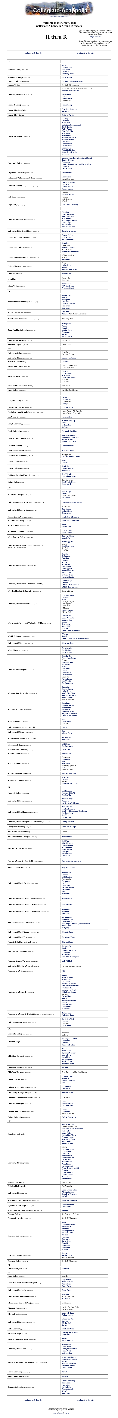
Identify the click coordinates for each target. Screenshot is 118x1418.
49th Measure (67, 904)
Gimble (64, 671)
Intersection (66, 274)
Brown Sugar (67, 979)
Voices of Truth (68, 577)
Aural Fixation (67, 977)
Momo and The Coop (70, 437)
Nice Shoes (66, 763)
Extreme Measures (69, 984)
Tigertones (66, 1245)
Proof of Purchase (69, 1363)
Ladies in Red (67, 921)
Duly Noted (66, 1280)
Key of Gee (66, 1057)
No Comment (67, 218)
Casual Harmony (68, 1381)
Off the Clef (66, 817)
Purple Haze (66, 996)
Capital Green (67, 689)
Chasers (65, 371)
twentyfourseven (68, 450)
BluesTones (66, 295)
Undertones (66, 1007)
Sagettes (65, 1376)
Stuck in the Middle (69, 716)
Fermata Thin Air (69, 793)
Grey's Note (66, 1055)
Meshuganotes (67, 1059)
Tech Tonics (66, 237)
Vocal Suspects (67, 610)
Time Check (66, 526)
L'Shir (64, 96)
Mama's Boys (67, 581)
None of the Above (69, 1135)
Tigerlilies (65, 1243)
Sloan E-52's (66, 626)
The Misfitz (66, 650)
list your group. (95, 37)
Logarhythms (67, 620)
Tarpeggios (66, 889)
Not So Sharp (67, 105)
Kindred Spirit (67, 1233)
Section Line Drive (69, 442)
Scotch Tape (66, 491)
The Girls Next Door (70, 783)
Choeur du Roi (67, 1319)
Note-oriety (66, 306)
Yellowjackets (67, 1353)
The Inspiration (68, 1158)
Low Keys (65, 142)
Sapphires (65, 909)
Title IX (65, 1082)
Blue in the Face (68, 1125)
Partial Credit (67, 1282)
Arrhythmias (67, 837)
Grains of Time (67, 919)
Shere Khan (66, 1241)
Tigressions (66, 1247)
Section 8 (65, 1078)
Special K (65, 72)
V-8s (63, 768)
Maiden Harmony (69, 809)
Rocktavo (65, 801)
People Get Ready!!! (69, 714)
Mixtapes (65, 851)
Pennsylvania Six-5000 (70, 1168)
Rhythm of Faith (68, 1139)
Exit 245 (65, 297)
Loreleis (65, 883)
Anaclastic (66, 1253)
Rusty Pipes (66, 1286)
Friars (64, 666)
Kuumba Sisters (68, 139)
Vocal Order (66, 1207)
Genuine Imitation (69, 358)
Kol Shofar (66, 1298)
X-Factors (65, 1009)
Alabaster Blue (67, 807)
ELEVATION (67, 961)
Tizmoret (65, 1269)
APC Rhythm (67, 843)
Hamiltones (66, 70)
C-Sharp (65, 119)
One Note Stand (68, 546)
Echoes (64, 423)
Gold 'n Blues (67, 530)
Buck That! (66, 1051)
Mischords (66, 709)
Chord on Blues (68, 1149)
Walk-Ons (65, 894)
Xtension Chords (68, 227)
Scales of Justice (68, 115)
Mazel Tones (66, 1347)
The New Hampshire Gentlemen (74, 811)
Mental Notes (67, 330)
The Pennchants (67, 1166)
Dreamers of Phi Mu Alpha (72, 1129)
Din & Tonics (67, 127)
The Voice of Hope (69, 827)
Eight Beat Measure (69, 1359)
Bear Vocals (66, 509)
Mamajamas (66, 707)
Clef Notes (66, 744)
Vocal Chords (67, 336)
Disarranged (66, 721)
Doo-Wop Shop (68, 595)
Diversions (66, 759)
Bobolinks (65, 703)
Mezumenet (66, 566)
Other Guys (66, 223)
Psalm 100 (66, 885)
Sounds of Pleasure (69, 1194)
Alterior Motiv (67, 942)
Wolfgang (65, 928)
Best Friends (66, 474)
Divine (64, 1109)
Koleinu (65, 1235)
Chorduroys (66, 399)
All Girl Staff (67, 898)
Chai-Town (66, 212)
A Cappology (67, 917)
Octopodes (66, 332)
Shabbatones (67, 1178)
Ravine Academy (68, 439)
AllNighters (66, 324)
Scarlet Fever (67, 1061)
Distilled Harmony (69, 950)
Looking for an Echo (70, 1333)
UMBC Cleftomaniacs (70, 585)
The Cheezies (67, 648)
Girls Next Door (68, 214)
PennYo (65, 1170)
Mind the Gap (67, 1103)
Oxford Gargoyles (69, 1117)
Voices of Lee (67, 417)
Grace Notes (66, 1133)
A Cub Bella (66, 737)
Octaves (65, 1321)
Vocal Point (66, 1351)
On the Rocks (67, 146)
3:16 (63, 971)
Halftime (65, 1021)
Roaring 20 (66, 1239)
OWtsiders (66, 1088)
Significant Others (69, 1000)
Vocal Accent (67, 1368)
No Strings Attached (69, 220)
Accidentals (66, 946)
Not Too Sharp (67, 813)
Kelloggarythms (68, 1015)
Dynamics (65, 597)
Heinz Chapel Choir (69, 1190)
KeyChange (66, 133)
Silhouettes (66, 470)
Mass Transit (67, 849)
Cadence (65, 362)
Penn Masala (67, 1162)
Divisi (64, 1101)
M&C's (64, 761)
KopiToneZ (66, 681)
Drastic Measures (68, 183)
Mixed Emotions (68, 1205)
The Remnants (67, 652)
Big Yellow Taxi (68, 1019)
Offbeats (65, 1043)
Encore (64, 1361)
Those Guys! (66, 1290)
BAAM (64, 1049)
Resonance (66, 624)
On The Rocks (67, 1106)
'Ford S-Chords (68, 160)
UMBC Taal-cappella (70, 587)
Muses (64, 622)
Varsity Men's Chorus (70, 803)
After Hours (66, 1345)
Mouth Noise (67, 99)
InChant (65, 1067)
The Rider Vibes (68, 1329)
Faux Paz (65, 558)
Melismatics (66, 425)
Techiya (65, 628)
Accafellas (65, 687)
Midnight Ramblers (69, 1349)
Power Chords (67, 1093)
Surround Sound (68, 1366)
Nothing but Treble (69, 1039)
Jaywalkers (66, 1086)
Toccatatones (67, 173)
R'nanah (65, 1176)
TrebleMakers (67, 575)
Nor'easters (66, 954)
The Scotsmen (67, 746)
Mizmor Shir (67, 144)
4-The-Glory (66, 1131)
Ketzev (64, 326)
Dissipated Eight (68, 705)
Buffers (64, 65)
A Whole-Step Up (68, 421)
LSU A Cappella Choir (71, 457)
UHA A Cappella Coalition (70, 90)
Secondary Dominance (70, 251)
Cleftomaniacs (67, 845)
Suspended (66, 259)
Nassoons (65, 1237)
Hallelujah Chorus (69, 476)
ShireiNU (65, 998)
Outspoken (66, 1111)
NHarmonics (67, 854)
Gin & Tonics (67, 77)
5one (63, 719)
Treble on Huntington (70, 957)
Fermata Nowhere (69, 773)
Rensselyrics (66, 1284)
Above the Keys (68, 643)
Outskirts (65, 166)
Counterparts (67, 1151)
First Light (66, 1385)
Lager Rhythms (68, 1313)
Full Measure (67, 1156)
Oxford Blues (67, 168)
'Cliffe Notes (66, 123)
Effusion (65, 634)
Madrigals (66, 538)
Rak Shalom (66, 573)
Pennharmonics (68, 1137)
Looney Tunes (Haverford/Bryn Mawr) (77, 164)
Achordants (66, 873)
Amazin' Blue (67, 656)
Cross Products (68, 618)
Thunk (64, 1002)
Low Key (65, 302)
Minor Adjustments (69, 1200)
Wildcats (65, 1249)
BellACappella (67, 542)
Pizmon (65, 314)
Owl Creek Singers (69, 377)
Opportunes (66, 148)
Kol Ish (64, 562)
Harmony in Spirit (69, 990)
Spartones (65, 914)
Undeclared (66, 484)
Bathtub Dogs (67, 799)
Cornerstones (67, 373)
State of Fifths (67, 697)
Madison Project (68, 304)
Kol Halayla (66, 1387)
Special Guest (67, 1255)
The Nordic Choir (69, 482)
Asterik (65, 975)
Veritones (65, 154)
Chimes (65, 462)
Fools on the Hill (68, 195)
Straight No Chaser (69, 269)
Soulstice (65, 267)
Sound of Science (68, 1063)
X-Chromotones (68, 239)
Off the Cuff (66, 1323)
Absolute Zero (67, 932)
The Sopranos (67, 683)
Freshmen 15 (67, 988)
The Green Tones (68, 937)
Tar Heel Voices (68, 887)
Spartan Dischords (69, 695)
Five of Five (66, 753)
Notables (65, 815)
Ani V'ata (65, 841)
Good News (66, 673)
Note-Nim (65, 312)
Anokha (65, 554)
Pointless (65, 1210)
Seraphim (65, 911)
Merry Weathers (68, 435)
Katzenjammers (68, 1231)
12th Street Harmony (70, 205)
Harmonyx (66, 881)
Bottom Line (66, 1013)
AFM (64, 1222)
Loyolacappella (68, 468)
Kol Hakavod (67, 679)
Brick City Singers (69, 1357)
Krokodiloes (66, 135)
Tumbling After (68, 74)
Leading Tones (67, 1076)
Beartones (65, 740)
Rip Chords (66, 225)
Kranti (64, 328)
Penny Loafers (67, 1172)
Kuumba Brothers (69, 137)
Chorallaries (66, 616)
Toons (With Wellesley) (71, 630)
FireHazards (66, 1226)
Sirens (64, 334)
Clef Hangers (67, 877)
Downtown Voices (69, 231)
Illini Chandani (68, 216)
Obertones (66, 1041)
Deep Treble (66, 1383)
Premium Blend (68, 288)
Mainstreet (66, 1335)
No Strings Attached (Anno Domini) (76, 924)
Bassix (64, 948)
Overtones (66, 308)
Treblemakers (67, 1004)
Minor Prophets (68, 446)
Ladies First (66, 265)
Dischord (65, 1153)
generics (65, 560)
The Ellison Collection (70, 521)
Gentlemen (66, 668)
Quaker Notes (67, 1174)
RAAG (64, 1391)
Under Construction (69, 152)
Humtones (66, 162)
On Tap (65, 427)
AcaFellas (65, 777)
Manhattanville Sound (70, 517)
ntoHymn (66, 300)
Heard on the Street (69, 109)
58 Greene (66, 664)
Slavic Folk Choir (68, 1045)
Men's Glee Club (68, 693)
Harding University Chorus (72, 81)
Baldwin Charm (68, 536)
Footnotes (65, 1229)
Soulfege (65, 404)
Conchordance (67, 407)
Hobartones (66, 177)
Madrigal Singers (68, 247)
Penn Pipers (66, 1164)
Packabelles (66, 926)
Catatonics (66, 982)
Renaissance (66, 513)
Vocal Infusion (67, 1340)
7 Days (64, 727)
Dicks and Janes (68, 662)
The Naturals (67, 532)
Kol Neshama (67, 847)
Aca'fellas (65, 466)
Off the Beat (66, 1160)
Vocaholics (66, 856)
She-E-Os (65, 111)
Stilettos (65, 583)
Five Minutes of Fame (70, 986)
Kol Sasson (66, 564)
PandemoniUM (68, 571)
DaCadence (66, 556)
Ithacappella (66, 284)
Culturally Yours (68, 1224)
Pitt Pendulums (68, 1192)
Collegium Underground (71, 125)
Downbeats (66, 952)
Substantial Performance (71, 861)
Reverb (64, 1372)
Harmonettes (67, 675)
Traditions (66, 498)
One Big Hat (66, 795)
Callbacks (65, 121)
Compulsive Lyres (69, 658)
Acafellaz (65, 243)
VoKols (64, 1196)
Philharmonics (67, 1315)
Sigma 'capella (67, 189)
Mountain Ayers (68, 711)
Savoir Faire (66, 1141)
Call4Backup (67, 791)
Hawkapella (66, 94)
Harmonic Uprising (69, 431)
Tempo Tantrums (68, 1080)
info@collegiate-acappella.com (61, 1413)
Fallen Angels (67, 129)
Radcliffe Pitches (68, 150)
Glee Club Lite (67, 131)
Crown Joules (67, 235)
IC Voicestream (68, 286)
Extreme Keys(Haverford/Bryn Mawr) (77, 158)
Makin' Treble (67, 187)
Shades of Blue (67, 1143)
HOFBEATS (67, 185)
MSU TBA (66, 750)
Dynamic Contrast (69, 1053)
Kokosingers (66, 375)
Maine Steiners (67, 511)
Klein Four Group (69, 992)
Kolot (64, 600)
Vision (64, 891)
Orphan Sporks (68, 1389)
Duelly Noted (67, 68)
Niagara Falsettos (68, 867)
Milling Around (68, 822)
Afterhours (66, 1294)
